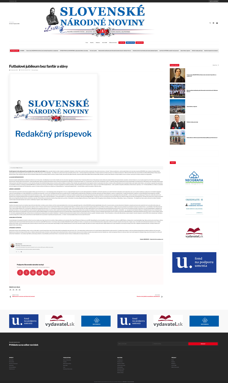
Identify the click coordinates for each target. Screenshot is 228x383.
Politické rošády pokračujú (188, 50)
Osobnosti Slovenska (67, 369)
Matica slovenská (113, 42)
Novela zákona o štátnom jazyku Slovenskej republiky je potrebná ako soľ (202, 137)
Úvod (87, 42)
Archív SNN (104, 42)
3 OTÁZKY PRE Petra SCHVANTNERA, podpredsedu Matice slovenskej (65, 50)
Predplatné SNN (130, 42)
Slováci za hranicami (13, 363)
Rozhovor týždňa (120, 363)
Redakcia (98, 42)
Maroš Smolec (19, 243)
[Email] (17, 252)
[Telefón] (19, 252)
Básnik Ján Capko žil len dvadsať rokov (203, 50)
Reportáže (65, 365)
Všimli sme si (12, 369)
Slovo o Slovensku (67, 360)
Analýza (64, 361)
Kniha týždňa (120, 367)
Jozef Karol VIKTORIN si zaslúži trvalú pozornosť (160, 50)
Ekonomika (11, 361)
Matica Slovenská (214, 1)
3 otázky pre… (120, 360)
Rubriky (92, 42)
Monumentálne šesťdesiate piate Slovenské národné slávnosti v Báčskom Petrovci (106, 50)
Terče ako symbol (84, 50)
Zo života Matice (12, 367)
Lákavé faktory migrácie (176, 50)
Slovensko (11, 360)
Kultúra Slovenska (121, 365)
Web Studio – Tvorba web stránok (128, 381)
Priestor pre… (120, 361)
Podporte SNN (139, 42)
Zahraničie (11, 365)
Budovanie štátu (120, 369)
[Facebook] (21, 252)
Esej (64, 367)
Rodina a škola (120, 372)
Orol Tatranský (120, 370)
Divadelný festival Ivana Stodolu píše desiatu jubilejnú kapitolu (136, 50)
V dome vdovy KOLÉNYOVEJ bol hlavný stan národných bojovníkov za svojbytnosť (33, 50)
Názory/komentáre (67, 363)
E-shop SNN (121, 42)
